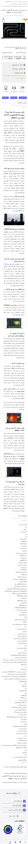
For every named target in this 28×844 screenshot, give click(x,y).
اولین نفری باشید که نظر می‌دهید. (14, 15)
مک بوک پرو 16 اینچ (17, 47)
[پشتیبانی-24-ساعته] (14, 85)
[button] (14, 801)
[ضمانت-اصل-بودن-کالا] (6, 85)
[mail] (14, 816)
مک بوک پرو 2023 (8, 47)
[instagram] (17, 816)
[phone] (10, 816)
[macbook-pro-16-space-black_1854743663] (14, 30)
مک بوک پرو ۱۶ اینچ (19, 171)
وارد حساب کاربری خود (11, 782)
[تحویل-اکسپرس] (22, 85)
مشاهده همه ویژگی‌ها (7, 52)
